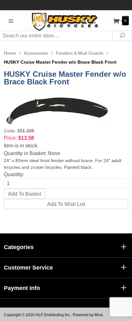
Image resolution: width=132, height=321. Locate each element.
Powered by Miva (88, 315)
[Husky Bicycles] (66, 20)
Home (10, 53)
